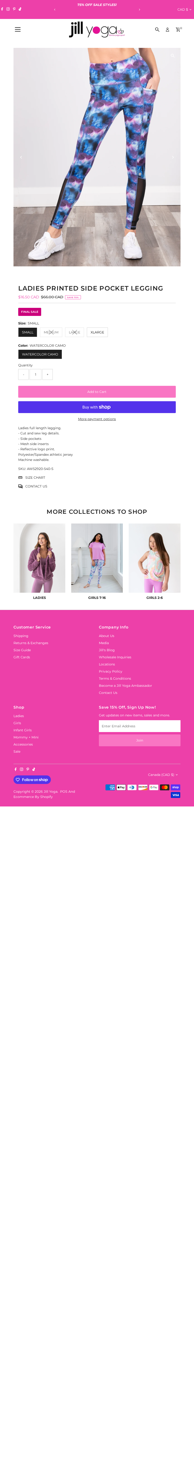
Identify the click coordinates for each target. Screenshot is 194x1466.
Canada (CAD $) (161, 775)
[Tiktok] (20, 9)
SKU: (22, 469)
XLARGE (97, 332)
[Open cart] (178, 29)
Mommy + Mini (26, 737)
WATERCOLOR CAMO (40, 354)
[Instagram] (8, 9)
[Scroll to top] (184, 1453)
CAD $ (182, 9)
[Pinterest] (14, 9)
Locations (107, 664)
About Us (106, 636)
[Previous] (54, 9)
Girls (17, 723)
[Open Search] (157, 29)
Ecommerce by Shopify (33, 797)
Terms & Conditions (115, 678)
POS (63, 791)
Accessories (23, 744)
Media (104, 643)
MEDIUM (53, 333)
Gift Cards (21, 657)
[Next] (139, 9)
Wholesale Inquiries (115, 657)
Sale (16, 751)
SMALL (27, 332)
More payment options (97, 419)
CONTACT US (36, 486)
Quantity (25, 365)
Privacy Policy (110, 671)
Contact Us (108, 693)
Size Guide (22, 650)
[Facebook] (2, 9)
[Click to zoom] (173, 55)
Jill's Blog (107, 650)
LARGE (76, 333)
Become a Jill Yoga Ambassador (125, 685)
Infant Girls (22, 730)
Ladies (18, 716)
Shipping (20, 636)
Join (139, 740)
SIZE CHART (35, 477)
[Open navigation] (17, 30)
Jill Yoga (50, 791)
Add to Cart (96, 392)
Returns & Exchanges (30, 643)
